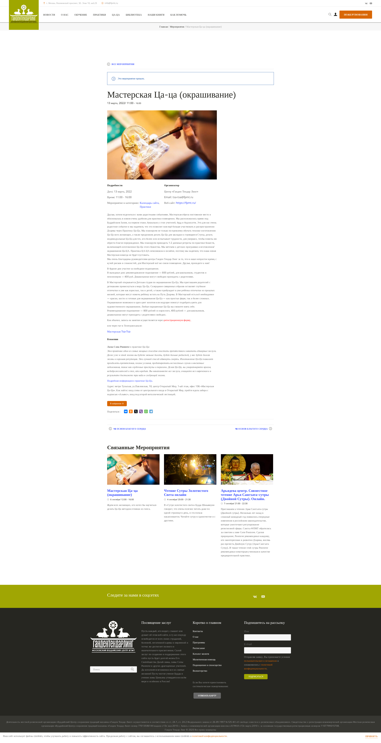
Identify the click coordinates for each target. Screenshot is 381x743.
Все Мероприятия (123, 64)
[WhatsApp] (146, 411)
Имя (246, 631)
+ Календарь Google (230, 65)
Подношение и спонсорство (207, 665)
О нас (64, 14)
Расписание (199, 648)
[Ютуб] (371, 3)
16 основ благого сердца (129, 428)
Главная (163, 26)
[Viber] (141, 411)
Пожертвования (356, 14)
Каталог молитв (201, 653)
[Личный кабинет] (335, 14)
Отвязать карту (207, 695)
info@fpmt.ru (111, 3)
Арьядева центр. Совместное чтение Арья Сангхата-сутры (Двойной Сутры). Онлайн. (245, 494)
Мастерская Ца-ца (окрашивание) (122, 492)
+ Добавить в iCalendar (260, 65)
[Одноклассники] (131, 411)
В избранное (116, 403)
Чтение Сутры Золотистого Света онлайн (186, 492)
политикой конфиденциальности (209, 736)
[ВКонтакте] (126, 411)
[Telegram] (151, 411)
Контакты (198, 631)
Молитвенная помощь (204, 659)
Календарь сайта (149, 203)
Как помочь (178, 14)
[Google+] (366, 3)
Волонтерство (200, 670)
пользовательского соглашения (260, 660)
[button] (118, 331)
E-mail (248, 644)
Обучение (80, 14)
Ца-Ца (116, 14)
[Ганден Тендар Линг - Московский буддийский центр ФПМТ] (24, 15)
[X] (136, 411)
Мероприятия (177, 26)
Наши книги (156, 14)
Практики (99, 14)
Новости (49, 14)
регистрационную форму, (177, 320)
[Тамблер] (255, 596)
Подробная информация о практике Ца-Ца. (130, 380)
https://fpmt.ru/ (186, 203)
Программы (199, 642)
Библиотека (134, 14)
